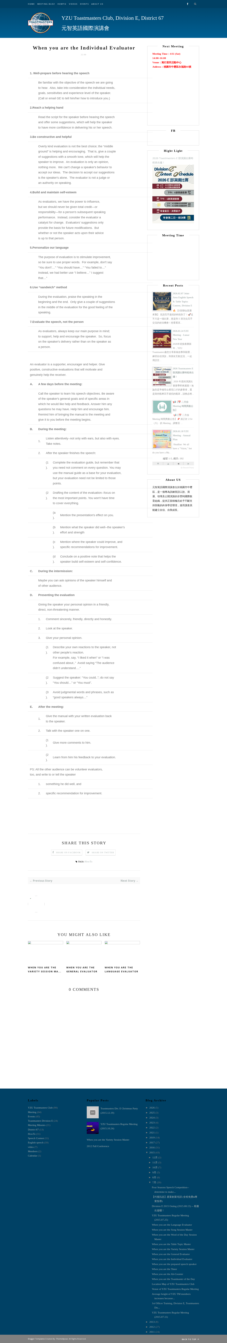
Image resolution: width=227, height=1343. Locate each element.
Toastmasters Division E (40, 1120)
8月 (154, 1177)
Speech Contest (36, 1138)
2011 (152, 1332)
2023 (152, 1122)
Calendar (32, 1155)
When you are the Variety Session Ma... (44, 969)
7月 (154, 1182)
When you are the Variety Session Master (108, 1139)
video (31, 1147)
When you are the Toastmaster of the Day (173, 1279)
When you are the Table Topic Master (171, 1244)
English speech (36, 1142)
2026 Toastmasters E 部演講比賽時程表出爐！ (183, 372)
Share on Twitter (103, 852)
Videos (73, 4)
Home (31, 4)
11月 (155, 1162)
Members (33, 1151)
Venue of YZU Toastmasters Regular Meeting (175, 1289)
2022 (152, 1127)
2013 (152, 1322)
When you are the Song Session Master (172, 1229)
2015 (152, 1152)
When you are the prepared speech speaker (174, 1264)
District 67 (33, 1129)
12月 (155, 1157)
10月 (155, 1167)
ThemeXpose (62, 1339)
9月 (154, 1172)
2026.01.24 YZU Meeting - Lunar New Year (181, 335)
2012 (152, 1327)
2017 (152, 1142)
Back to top (189, 1339)
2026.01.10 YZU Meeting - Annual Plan (181, 435)
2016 (152, 1147)
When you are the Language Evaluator (121, 969)
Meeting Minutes (36, 1125)
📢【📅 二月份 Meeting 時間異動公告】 (183, 406)
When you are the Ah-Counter (167, 1274)
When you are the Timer (164, 1269)
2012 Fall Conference (98, 1146)
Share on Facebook (68, 852)
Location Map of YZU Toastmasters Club (173, 1284)
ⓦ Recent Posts (187, 468)
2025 (152, 1112)
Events (84, 4)
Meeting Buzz (46, 4)
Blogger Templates (36, 1339)
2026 (152, 1107)
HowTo (61, 4)
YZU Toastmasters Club (40, 1107)
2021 (152, 1132)
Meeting (32, 1112)
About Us (97, 4)
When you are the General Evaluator (81, 969)
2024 (152, 1117)
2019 (152, 1137)
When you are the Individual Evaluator (172, 1259)
